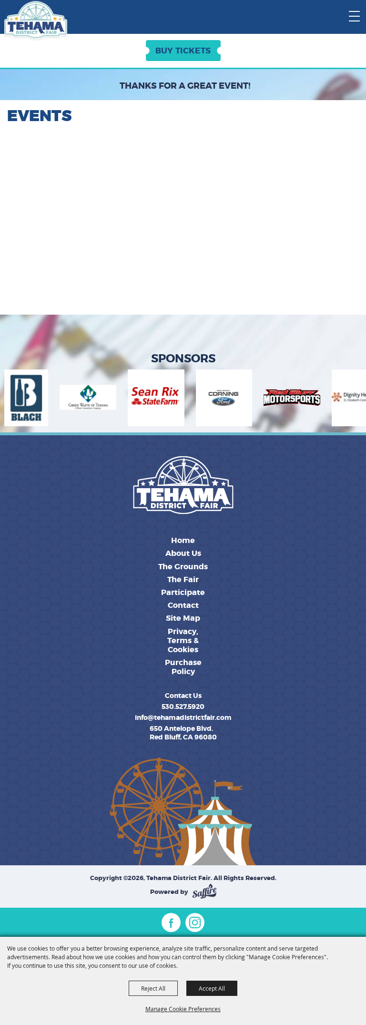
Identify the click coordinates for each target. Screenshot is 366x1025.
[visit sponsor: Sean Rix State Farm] (127, 399)
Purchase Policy (183, 666)
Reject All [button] (153, 988)
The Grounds (183, 567)
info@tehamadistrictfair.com (183, 717)
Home (183, 540)
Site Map (183, 618)
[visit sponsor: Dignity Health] (331, 399)
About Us (183, 553)
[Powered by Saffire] (204, 892)
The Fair (183, 579)
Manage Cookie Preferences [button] (183, 1009)
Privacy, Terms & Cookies (183, 640)
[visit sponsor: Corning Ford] (195, 399)
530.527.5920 (183, 706)
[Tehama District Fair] (35, 21)
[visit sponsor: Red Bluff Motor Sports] (262, 399)
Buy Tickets (183, 50)
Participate (183, 592)
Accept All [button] (212, 988)
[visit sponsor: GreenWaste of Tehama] (58, 399)
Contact (183, 605)
